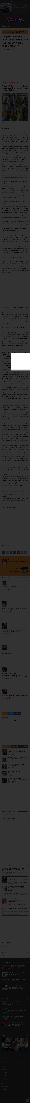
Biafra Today (26, 369)
